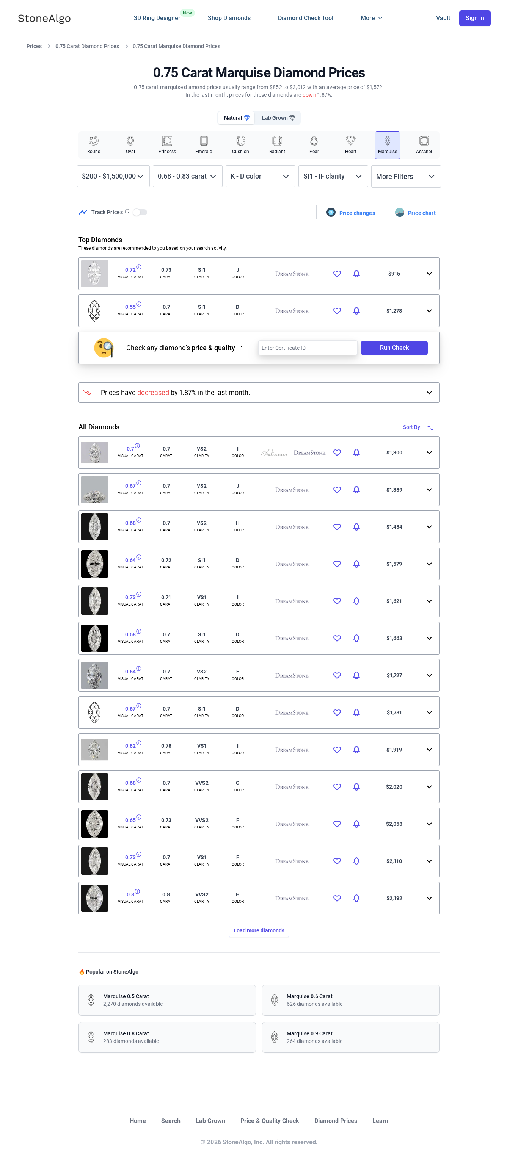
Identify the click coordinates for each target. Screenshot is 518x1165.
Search (171, 1120)
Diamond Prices (335, 1120)
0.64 (130, 560)
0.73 (130, 597)
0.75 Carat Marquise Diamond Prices (176, 46)
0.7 (130, 449)
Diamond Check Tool (305, 18)
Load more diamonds (259, 930)
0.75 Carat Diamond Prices (87, 46)
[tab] (236, 117)
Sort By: (413, 427)
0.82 (130, 746)
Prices (34, 46)
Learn (380, 1120)
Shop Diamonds (229, 18)
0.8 (130, 894)
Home (138, 1120)
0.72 (130, 270)
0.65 (130, 820)
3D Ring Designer (157, 16)
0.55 (130, 307)
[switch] (140, 212)
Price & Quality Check (269, 1120)
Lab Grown (210, 1120)
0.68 (130, 523)
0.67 (130, 486)
